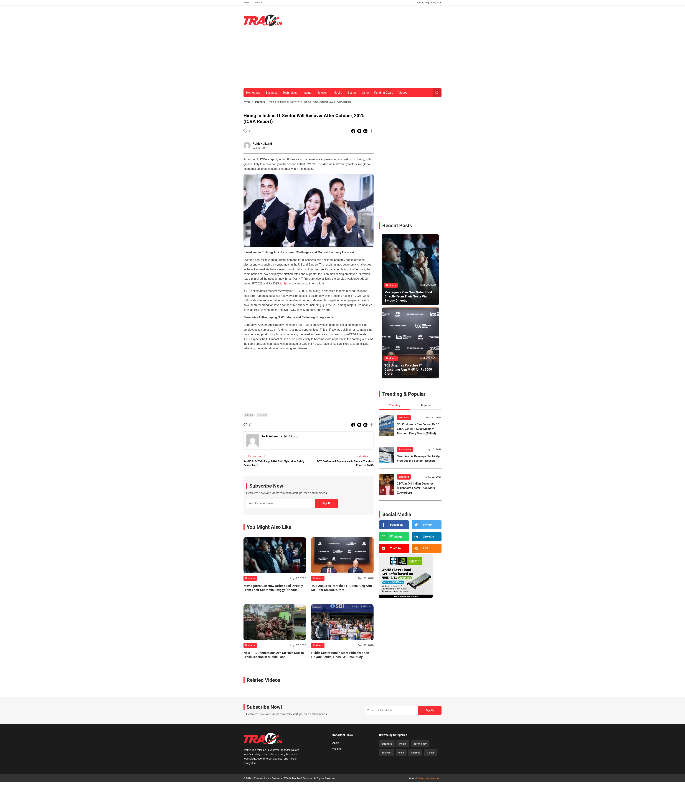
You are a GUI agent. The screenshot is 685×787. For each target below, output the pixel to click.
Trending (394, 405)
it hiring (249, 415)
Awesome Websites (429, 778)
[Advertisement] (377, 19)
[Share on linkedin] (365, 131)
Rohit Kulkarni (262, 143)
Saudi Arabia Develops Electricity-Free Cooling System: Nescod (418, 459)
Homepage (253, 92)
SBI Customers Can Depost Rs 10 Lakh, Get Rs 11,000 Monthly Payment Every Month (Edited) (418, 429)
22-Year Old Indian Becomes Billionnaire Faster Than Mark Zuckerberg (416, 488)
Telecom (323, 92)
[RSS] (426, 548)
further (284, 283)
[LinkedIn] (426, 536)
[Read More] (274, 555)
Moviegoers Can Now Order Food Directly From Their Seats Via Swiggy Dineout (273, 588)
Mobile (338, 92)
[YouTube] (394, 548)
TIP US (259, 2)
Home (246, 101)
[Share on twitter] (359, 131)
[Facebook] (394, 524)
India (401, 752)
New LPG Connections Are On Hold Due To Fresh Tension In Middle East (273, 655)
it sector (262, 415)
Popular (426, 405)
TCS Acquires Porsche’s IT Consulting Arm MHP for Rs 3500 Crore (341, 588)
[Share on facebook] (353, 131)
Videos (402, 92)
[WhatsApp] (394, 536)
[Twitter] (426, 524)
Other (365, 92)
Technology (290, 92)
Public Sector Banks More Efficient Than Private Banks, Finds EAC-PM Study (340, 655)
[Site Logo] (263, 20)
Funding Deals (383, 92)
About (246, 2)
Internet (307, 92)
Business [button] (260, 101)
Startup (352, 92)
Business (271, 92)
